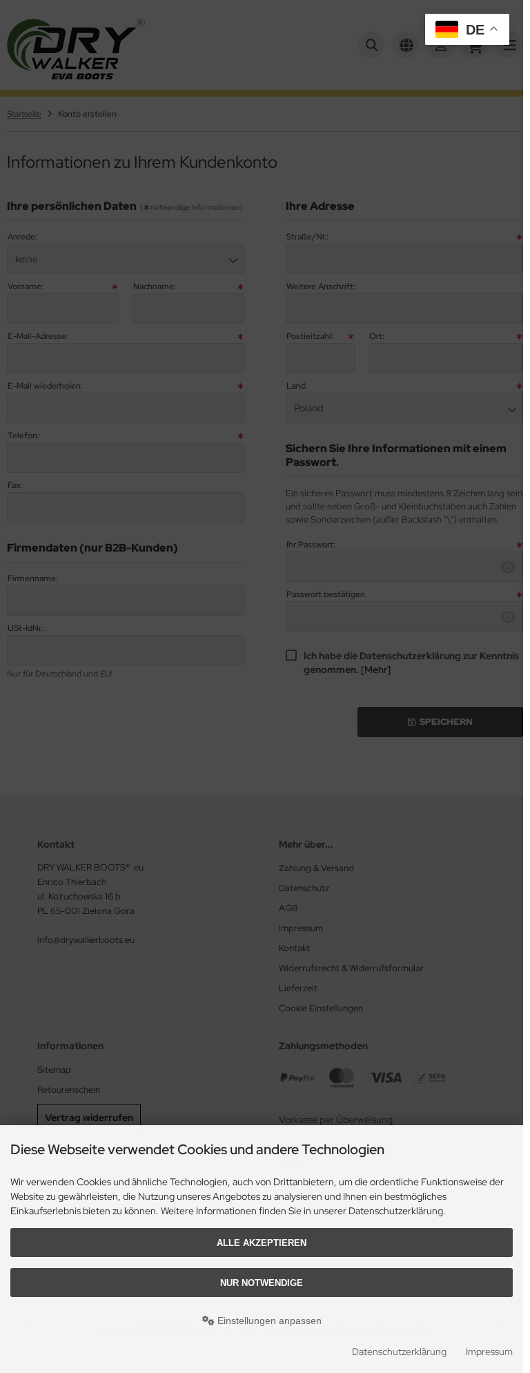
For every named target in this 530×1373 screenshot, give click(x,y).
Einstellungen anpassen (268, 1320)
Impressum (489, 1351)
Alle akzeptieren (261, 1243)
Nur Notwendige (261, 1283)
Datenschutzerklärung (399, 1351)
